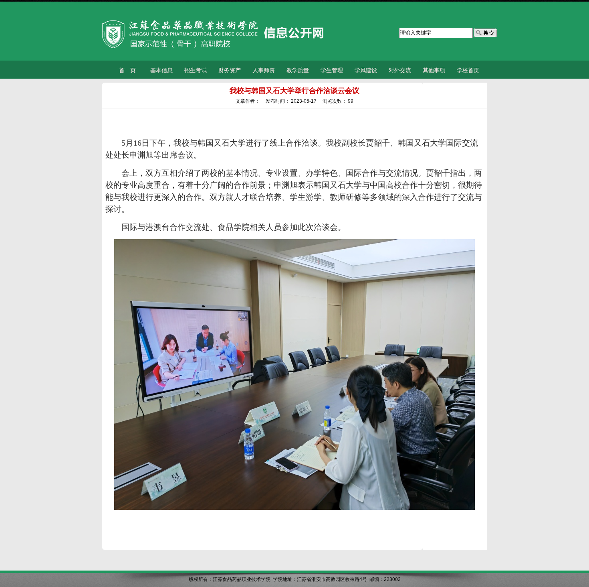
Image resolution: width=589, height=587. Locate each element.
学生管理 (332, 70)
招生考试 (195, 70)
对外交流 (400, 70)
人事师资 (263, 70)
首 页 (127, 70)
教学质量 (297, 70)
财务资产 (229, 70)
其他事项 (434, 70)
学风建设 (366, 70)
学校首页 (468, 70)
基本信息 (161, 70)
